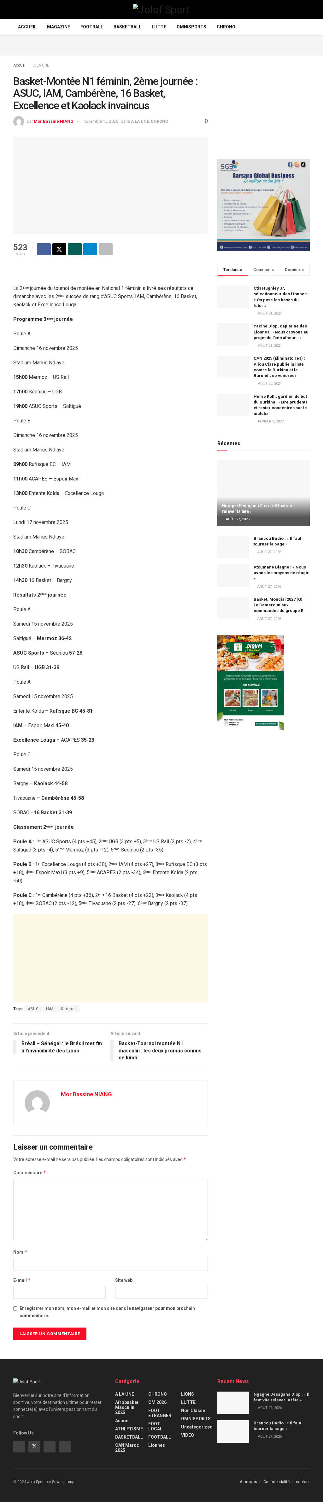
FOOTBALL (91, 26)
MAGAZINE (58, 26)
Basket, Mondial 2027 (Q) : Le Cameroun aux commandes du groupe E (279, 605)
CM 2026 (157, 1402)
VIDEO (187, 1435)
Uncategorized (197, 1426)
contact (303, 1481)
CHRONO (226, 26)
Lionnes (156, 1445)
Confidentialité (276, 1481)
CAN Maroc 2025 (127, 1448)
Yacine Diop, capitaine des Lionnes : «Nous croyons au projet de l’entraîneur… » (281, 332)
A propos (248, 1481)
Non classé (193, 1410)
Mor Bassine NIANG (53, 121)
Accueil (27, 26)
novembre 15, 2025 (101, 121)
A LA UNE (41, 65)
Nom (20, 1252)
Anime (121, 1420)
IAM (50, 1009)
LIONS (187, 1394)
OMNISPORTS (191, 26)
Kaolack (69, 1009)
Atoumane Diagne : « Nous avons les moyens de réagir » (281, 573)
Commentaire (29, 1172)
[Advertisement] (161, 44)
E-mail (22, 1280)
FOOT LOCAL (155, 1426)
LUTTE (159, 26)
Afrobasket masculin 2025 (126, 1407)
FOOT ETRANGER (159, 1413)
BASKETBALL (127, 26)
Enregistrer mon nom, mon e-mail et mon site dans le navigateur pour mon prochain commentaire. (107, 1312)
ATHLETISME (129, 1428)
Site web (123, 1280)
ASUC (33, 1009)
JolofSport (36, 1482)
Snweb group (63, 1482)
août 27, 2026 (237, 519)
